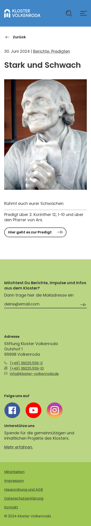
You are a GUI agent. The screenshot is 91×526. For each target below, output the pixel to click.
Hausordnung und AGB (23, 489)
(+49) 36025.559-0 (26, 363)
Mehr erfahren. (18, 447)
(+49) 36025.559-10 (27, 368)
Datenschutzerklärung (23, 498)
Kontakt (11, 507)
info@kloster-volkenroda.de (34, 373)
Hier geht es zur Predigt (30, 232)
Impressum (14, 480)
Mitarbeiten (14, 471)
